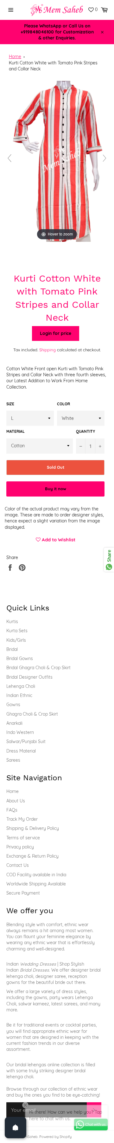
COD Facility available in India (36, 875)
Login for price (55, 333)
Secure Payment (23, 893)
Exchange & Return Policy (32, 856)
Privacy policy (20, 847)
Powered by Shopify (55, 1136)
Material (15, 431)
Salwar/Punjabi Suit (26, 741)
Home (15, 56)
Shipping (47, 349)
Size (10, 404)
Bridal (12, 649)
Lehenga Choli (20, 686)
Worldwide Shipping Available (36, 884)
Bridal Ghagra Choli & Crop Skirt (38, 667)
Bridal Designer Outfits (29, 677)
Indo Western (20, 732)
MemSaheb (29, 1136)
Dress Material (21, 751)
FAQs (11, 810)
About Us (15, 801)
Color (63, 404)
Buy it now (55, 488)
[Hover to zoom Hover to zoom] (57, 161)
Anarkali (14, 723)
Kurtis (12, 621)
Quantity (85, 431)
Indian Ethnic (19, 695)
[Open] (15, 1127)
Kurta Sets (17, 631)
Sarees (13, 760)
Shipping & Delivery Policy (32, 828)
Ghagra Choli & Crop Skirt (32, 714)
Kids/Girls (16, 640)
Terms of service (23, 838)
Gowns (13, 704)
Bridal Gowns (19, 658)
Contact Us (17, 865)
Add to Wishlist (58, 540)
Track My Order (22, 819)
